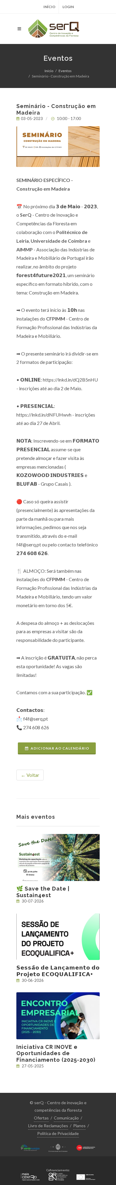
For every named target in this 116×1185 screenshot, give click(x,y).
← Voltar (30, 775)
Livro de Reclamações (48, 1125)
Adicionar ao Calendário (60, 748)
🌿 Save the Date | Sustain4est (43, 891)
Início (49, 6)
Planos (79, 1125)
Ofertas (41, 1117)
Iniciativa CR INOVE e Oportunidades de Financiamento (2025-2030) (55, 1053)
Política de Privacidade (58, 1133)
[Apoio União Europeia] (85, 1176)
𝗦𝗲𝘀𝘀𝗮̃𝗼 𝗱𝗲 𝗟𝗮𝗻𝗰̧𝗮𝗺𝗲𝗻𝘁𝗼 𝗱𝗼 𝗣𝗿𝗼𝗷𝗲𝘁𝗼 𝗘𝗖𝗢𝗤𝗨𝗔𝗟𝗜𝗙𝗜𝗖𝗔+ (58, 970)
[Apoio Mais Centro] (30, 1176)
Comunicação (66, 1117)
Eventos (65, 71)
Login (68, 6)
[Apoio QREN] (57, 1176)
